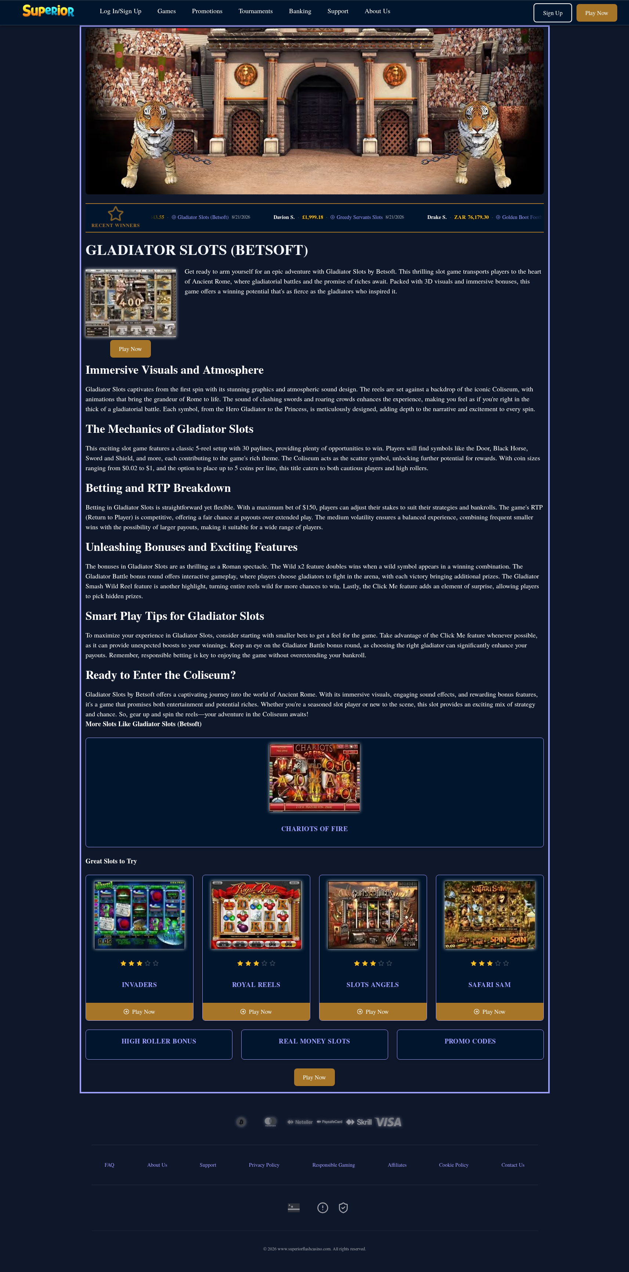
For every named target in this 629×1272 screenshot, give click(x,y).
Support (338, 10)
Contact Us (513, 1164)
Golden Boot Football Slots (506, 216)
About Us (377, 10)
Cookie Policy (454, 1164)
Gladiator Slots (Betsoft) (178, 216)
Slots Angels (373, 984)
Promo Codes (470, 1041)
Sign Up (553, 13)
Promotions (207, 10)
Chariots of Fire (314, 828)
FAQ (109, 1164)
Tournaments (256, 10)
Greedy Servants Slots (335, 216)
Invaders (139, 984)
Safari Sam (490, 984)
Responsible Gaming (333, 1164)
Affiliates (397, 1164)
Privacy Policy (264, 1164)
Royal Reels (256, 984)
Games (167, 10)
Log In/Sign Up (120, 10)
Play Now (596, 13)
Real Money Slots (314, 1041)
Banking (300, 10)
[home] (48, 19)
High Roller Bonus (159, 1041)
